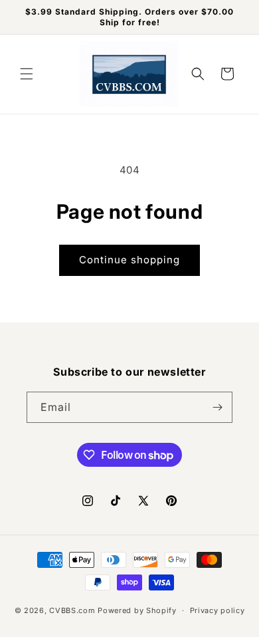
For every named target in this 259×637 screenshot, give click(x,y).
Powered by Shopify (137, 610)
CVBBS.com (72, 610)
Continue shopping (129, 259)
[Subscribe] (217, 407)
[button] (26, 73)
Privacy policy (217, 610)
